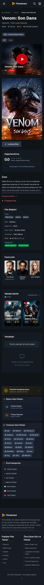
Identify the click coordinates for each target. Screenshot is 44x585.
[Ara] (34, 3)
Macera (25, 217)
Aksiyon (18, 217)
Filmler (16, 12)
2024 (4, 27)
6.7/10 (18, 238)
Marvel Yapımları (10, 245)
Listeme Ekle (13, 144)
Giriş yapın (13, 166)
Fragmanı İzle (10, 201)
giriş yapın (30, 344)
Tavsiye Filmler (23, 245)
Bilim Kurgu (9, 217)
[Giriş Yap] (39, 3)
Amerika (12, 222)
